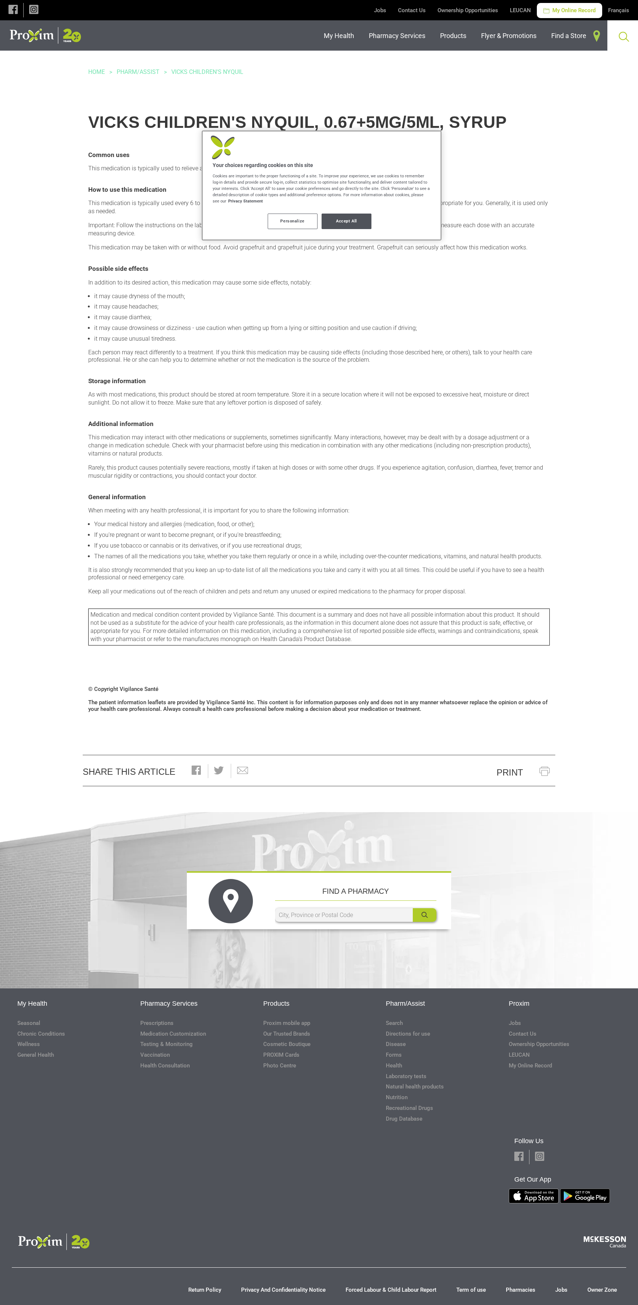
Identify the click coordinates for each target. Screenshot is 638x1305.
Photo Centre (279, 1065)
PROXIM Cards (281, 1055)
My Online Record (573, 10)
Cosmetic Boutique (287, 1044)
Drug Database (404, 1118)
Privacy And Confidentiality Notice (283, 1290)
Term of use (471, 1290)
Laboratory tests (406, 1076)
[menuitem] (340, 36)
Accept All (346, 221)
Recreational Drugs (409, 1108)
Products (276, 1003)
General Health (35, 1055)
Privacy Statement (245, 201)
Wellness (28, 1044)
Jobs (380, 10)
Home (96, 71)
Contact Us (412, 10)
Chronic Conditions (41, 1033)
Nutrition (397, 1097)
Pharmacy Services (169, 1003)
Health (394, 1065)
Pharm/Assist (138, 71)
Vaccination (155, 1055)
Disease (396, 1044)
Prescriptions (157, 1023)
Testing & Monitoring (166, 1044)
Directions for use (408, 1033)
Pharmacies (520, 1290)
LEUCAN (520, 10)
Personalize (292, 221)
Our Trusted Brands (286, 1033)
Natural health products (415, 1086)
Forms (394, 1055)
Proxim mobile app (286, 1023)
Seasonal (28, 1023)
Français (618, 10)
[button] (13, 10)
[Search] (424, 915)
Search (394, 1023)
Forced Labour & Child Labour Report (391, 1290)
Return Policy (204, 1290)
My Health (32, 1003)
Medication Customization (173, 1033)
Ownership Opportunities (468, 10)
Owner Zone (602, 1290)
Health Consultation (165, 1065)
